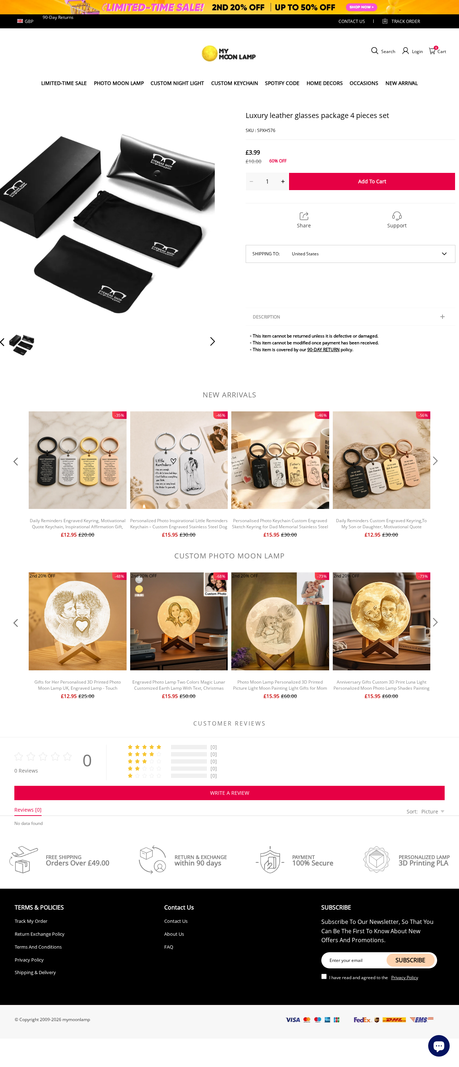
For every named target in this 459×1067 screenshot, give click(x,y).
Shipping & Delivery (35, 972)
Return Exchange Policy (40, 934)
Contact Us (176, 921)
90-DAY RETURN (323, 349)
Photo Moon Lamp (119, 83)
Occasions (364, 83)
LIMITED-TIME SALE (64, 83)
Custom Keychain (234, 83)
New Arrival (401, 83)
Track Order (406, 21)
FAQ (168, 947)
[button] (16, 217)
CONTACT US (352, 21)
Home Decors (325, 83)
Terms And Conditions (38, 947)
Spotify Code (282, 83)
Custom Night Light (177, 83)
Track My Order (31, 921)
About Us (174, 934)
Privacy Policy (29, 960)
